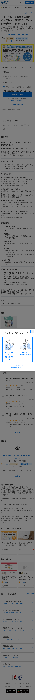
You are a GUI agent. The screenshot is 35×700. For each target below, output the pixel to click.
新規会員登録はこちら (17, 368)
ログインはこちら (17, 365)
